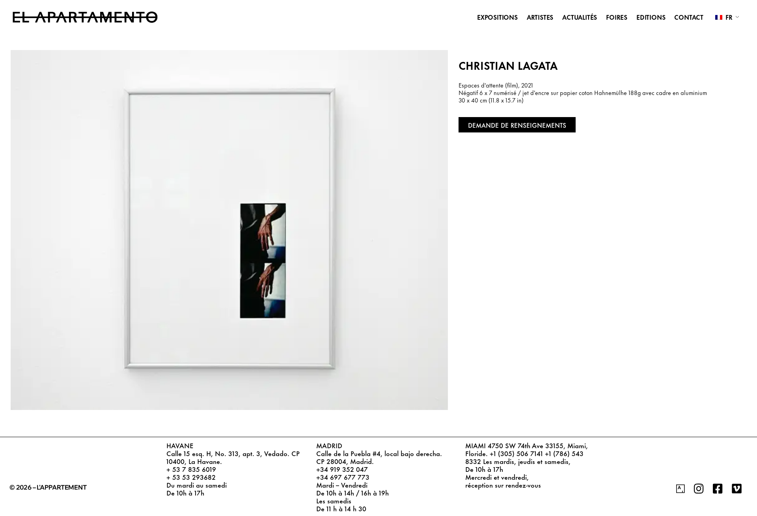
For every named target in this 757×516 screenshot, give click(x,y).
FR (728, 17)
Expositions (497, 17)
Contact (688, 17)
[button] (517, 124)
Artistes (540, 17)
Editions (650, 17)
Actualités (579, 17)
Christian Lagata (508, 65)
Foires (616, 17)
